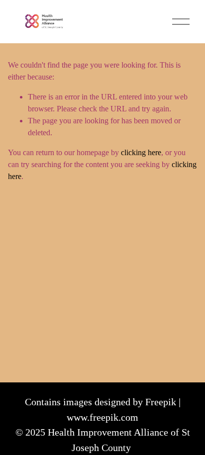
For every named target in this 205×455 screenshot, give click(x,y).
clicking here (141, 152)
